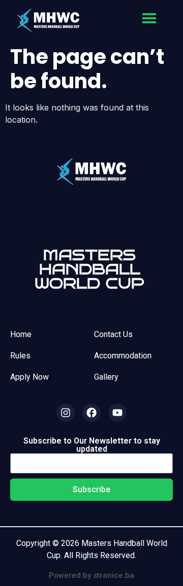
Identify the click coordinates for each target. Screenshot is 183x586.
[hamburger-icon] (149, 18)
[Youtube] (117, 413)
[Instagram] (65, 413)
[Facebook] (91, 413)
